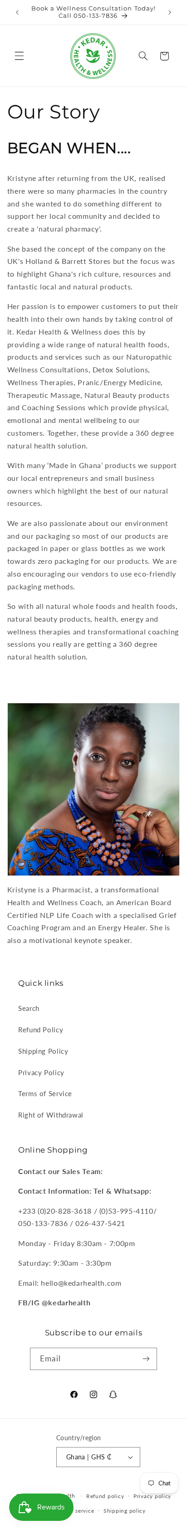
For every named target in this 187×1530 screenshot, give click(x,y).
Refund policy (105, 1496)
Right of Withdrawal (51, 1115)
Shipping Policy (43, 1051)
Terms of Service (45, 1093)
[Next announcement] (170, 12)
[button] (19, 56)
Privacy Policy (41, 1072)
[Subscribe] (145, 1359)
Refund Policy (40, 1029)
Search (28, 1008)
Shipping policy (124, 1511)
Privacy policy (152, 1496)
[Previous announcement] (17, 12)
